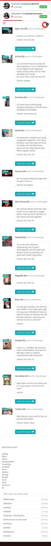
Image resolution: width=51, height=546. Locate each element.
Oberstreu (25, 503)
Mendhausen (25, 531)
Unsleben (25, 507)
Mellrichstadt (25, 499)
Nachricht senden (24, 49)
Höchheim (25, 523)
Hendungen (40, 28)
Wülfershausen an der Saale (25, 519)
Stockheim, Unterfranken (25, 515)
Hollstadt (25, 511)
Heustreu (25, 536)
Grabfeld (25, 527)
